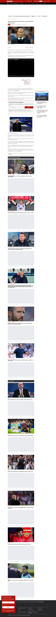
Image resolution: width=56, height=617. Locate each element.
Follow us (28, 47)
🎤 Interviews (44, 16)
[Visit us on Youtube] (34, 1)
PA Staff (12, 24)
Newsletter (22, 3)
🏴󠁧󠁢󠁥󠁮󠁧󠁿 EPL (39, 16)
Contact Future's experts (21, 608)
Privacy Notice (10, 110)
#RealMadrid (29, 81)
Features (33, 3)
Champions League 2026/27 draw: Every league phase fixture (41, 98)
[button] (48, 1)
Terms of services (19, 109)
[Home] (8, 4)
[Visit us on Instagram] (35, 1)
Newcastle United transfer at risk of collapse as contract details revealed (41, 107)
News (26, 3)
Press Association (16, 24)
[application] (21, 67)
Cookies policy (40, 608)
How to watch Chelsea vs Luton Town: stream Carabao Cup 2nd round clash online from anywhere (42, 111)
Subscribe (41, 1)
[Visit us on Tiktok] (38, 1)
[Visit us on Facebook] (31, 1)
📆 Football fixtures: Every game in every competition (21, 16)
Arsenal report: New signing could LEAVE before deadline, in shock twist (42, 116)
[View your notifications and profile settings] (47, 1)
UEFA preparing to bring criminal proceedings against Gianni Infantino (42, 102)
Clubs (41, 3)
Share (10, 47)
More (44, 3)
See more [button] (19, 86)
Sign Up (8, 607)
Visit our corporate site (40, 601)
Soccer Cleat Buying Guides (14, 3)
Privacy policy (30, 608)
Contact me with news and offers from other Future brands (8, 605)
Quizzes (37, 3)
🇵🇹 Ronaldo (33, 16)
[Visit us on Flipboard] (36, 1)
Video (29, 3)
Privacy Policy (11, 610)
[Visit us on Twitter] (32, 1)
